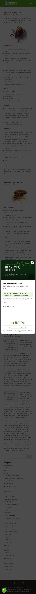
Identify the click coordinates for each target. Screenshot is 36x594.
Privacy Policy (19, 331)
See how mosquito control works (18, 328)
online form (13, 306)
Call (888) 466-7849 (18, 323)
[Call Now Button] (4, 590)
